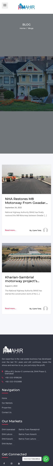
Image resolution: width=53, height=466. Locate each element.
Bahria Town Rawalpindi (29, 429)
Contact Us (6, 412)
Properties (6, 407)
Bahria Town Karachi (28, 434)
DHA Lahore (7, 434)
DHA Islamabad (8, 429)
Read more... (10, 230)
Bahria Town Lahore (27, 439)
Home (23, 28)
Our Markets (7, 403)
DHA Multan (7, 443)
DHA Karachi (7, 439)
